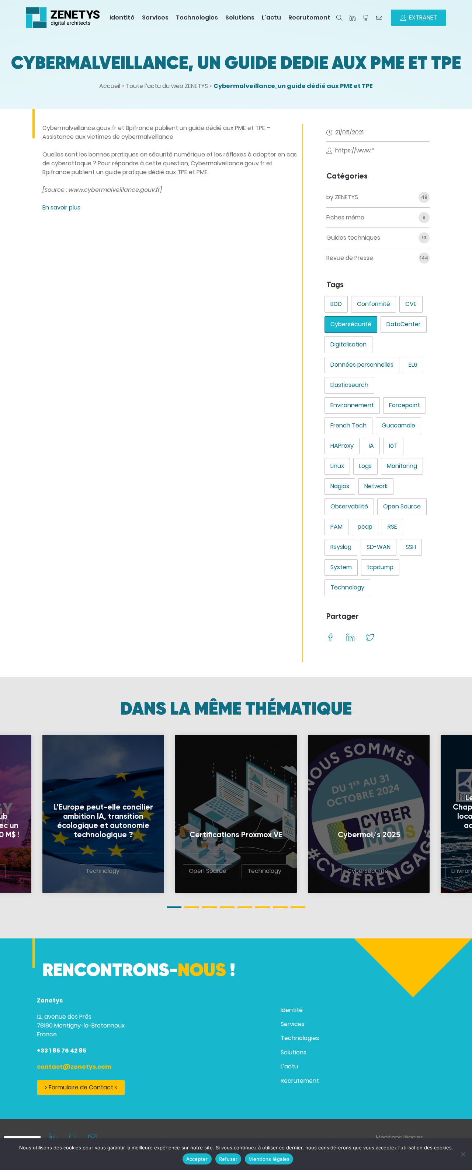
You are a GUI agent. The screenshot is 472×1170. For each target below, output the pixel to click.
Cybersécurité (350, 324)
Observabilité (349, 506)
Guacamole (398, 425)
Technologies (197, 17)
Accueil (109, 86)
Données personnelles (361, 364)
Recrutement (309, 17)
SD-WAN (379, 547)
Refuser (228, 1159)
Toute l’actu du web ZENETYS (167, 86)
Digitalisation (348, 344)
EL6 (413, 364)
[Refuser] (462, 1154)
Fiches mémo (345, 217)
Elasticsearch (349, 385)
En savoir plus (61, 207)
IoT (393, 445)
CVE (411, 304)
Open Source (402, 506)
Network (376, 486)
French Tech (348, 425)
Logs (365, 466)
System (341, 567)
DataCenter (403, 324)
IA (371, 445)
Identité (122, 17)
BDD (336, 304)
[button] (174, 907)
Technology (347, 587)
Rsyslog (340, 547)
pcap (365, 526)
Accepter (197, 1159)
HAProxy (342, 445)
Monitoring (402, 466)
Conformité (373, 304)
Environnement (352, 405)
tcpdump (380, 567)
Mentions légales (399, 1137)
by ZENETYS (342, 197)
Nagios (339, 486)
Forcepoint (404, 405)
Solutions (239, 17)
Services (155, 17)
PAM (336, 526)
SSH (411, 547)
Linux (337, 466)
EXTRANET (423, 17)
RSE (392, 526)
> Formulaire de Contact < (81, 1087)
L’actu (271, 17)
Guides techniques (353, 237)
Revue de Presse (349, 258)
